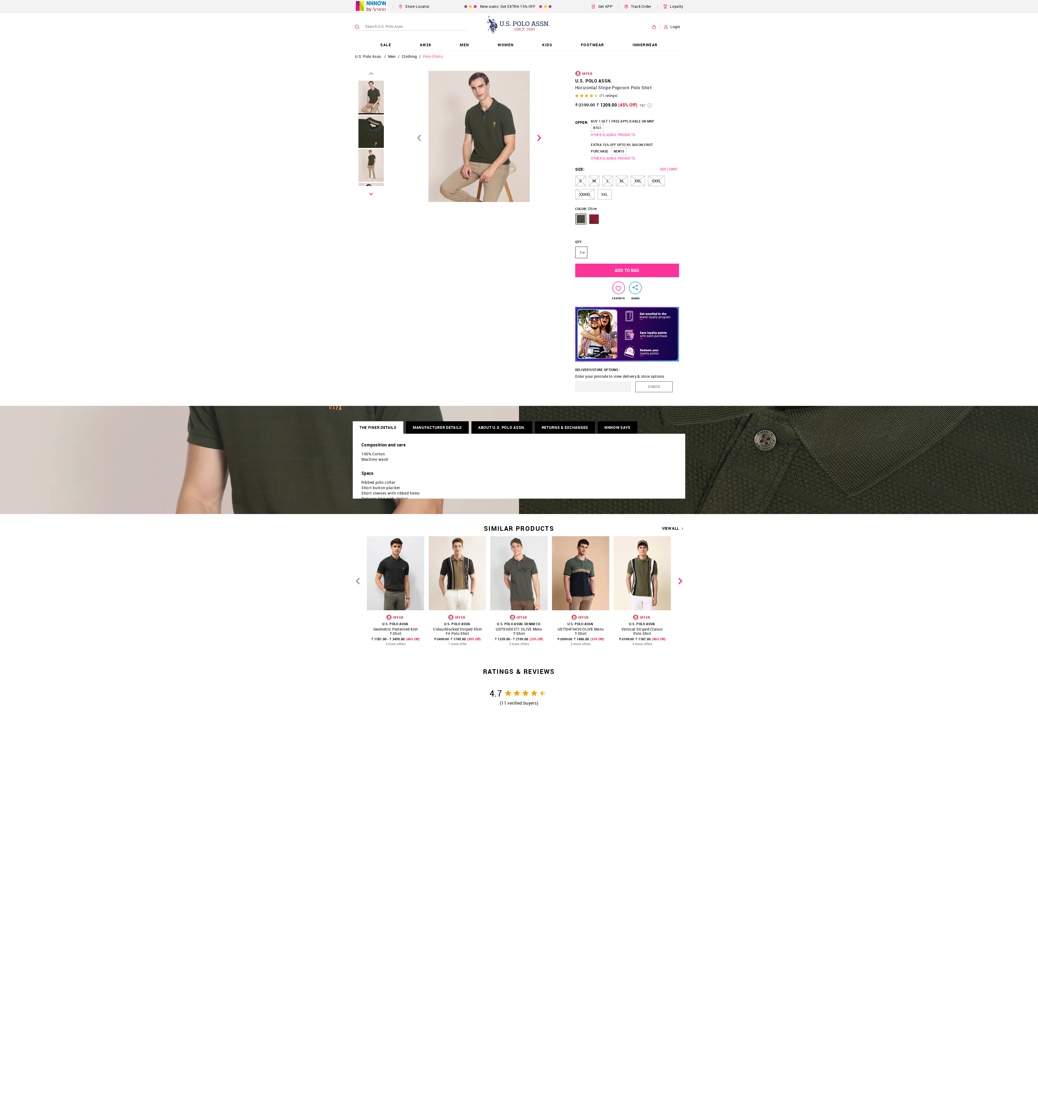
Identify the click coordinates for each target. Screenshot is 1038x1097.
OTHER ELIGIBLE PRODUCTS (613, 134)
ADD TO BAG (627, 270)
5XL (604, 194)
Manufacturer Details (437, 427)
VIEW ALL (670, 528)
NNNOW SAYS (617, 427)
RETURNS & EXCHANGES (565, 427)
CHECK (654, 386)
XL (622, 180)
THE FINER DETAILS (378, 427)
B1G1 (597, 127)
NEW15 (619, 151)
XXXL (656, 180)
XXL (637, 180)
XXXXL (585, 194)
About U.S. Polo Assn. (501, 427)
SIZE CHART (669, 169)
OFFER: (581, 122)
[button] (580, 219)
